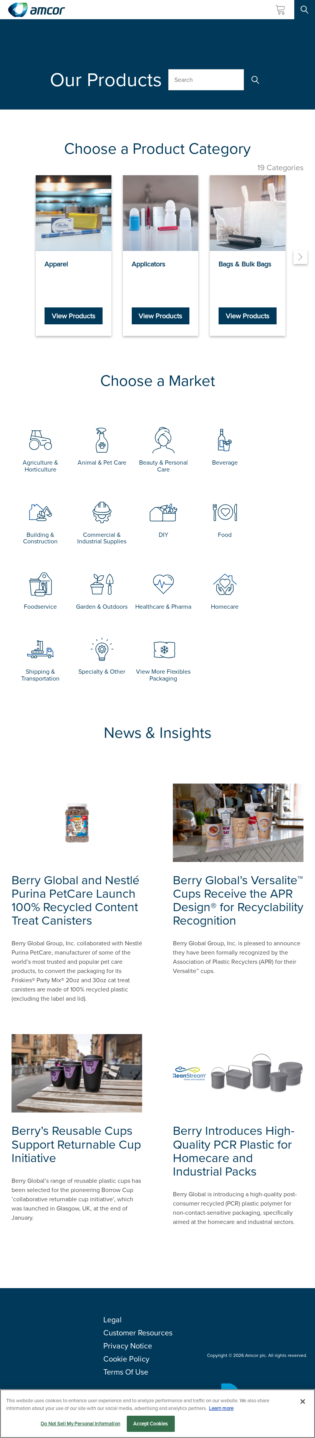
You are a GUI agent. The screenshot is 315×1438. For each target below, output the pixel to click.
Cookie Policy (126, 1359)
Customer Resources (137, 1332)
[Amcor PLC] (36, 10)
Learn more (221, 1408)
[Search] (254, 79)
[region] (157, 1413)
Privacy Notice (127, 1346)
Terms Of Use (125, 1372)
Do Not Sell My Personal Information (80, 1423)
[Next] (300, 257)
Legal (112, 1319)
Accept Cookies (150, 1423)
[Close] (302, 1401)
